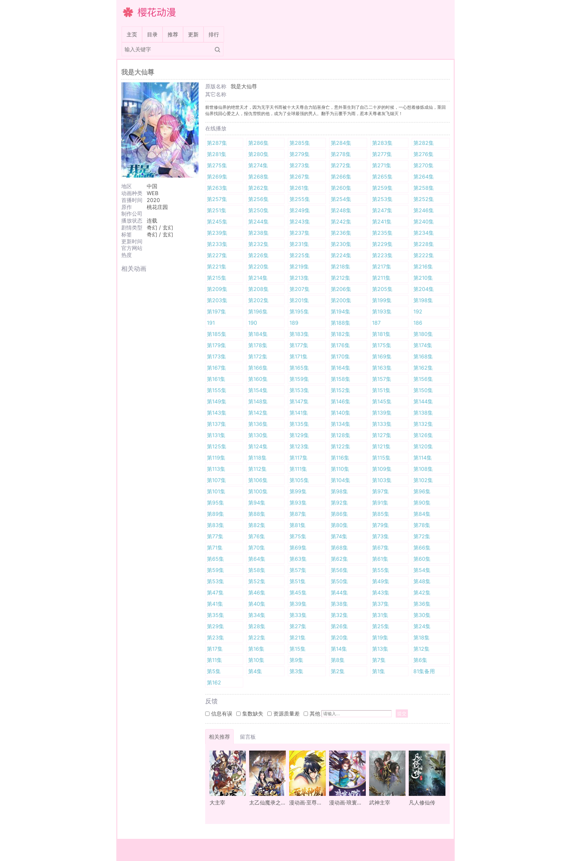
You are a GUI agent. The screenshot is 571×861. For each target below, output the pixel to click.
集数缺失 (252, 713)
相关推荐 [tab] (219, 736)
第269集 (217, 176)
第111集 (298, 469)
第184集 (258, 334)
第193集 (382, 311)
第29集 (215, 626)
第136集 (258, 424)
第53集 (215, 581)
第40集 (256, 603)
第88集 (256, 514)
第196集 (258, 311)
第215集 (216, 277)
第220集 (258, 266)
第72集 (421, 536)
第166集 (258, 367)
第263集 (217, 187)
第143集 (216, 412)
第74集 (339, 536)
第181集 (381, 334)
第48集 (422, 581)
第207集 (299, 289)
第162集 (423, 367)
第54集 (422, 570)
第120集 (423, 446)
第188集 (340, 322)
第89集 (215, 514)
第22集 (256, 637)
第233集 (217, 244)
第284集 (341, 143)
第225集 (299, 255)
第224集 (341, 255)
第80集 (339, 525)
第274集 (258, 165)
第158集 (340, 379)
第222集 (423, 255)
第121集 (381, 446)
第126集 (423, 435)
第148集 (258, 401)
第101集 (216, 491)
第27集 (297, 626)
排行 (214, 34)
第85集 (380, 514)
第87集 (297, 514)
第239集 (217, 232)
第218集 (340, 266)
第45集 (298, 592)
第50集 (339, 581)
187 (376, 322)
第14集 (339, 648)
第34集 (256, 615)
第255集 (299, 199)
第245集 (217, 221)
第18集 (421, 637)
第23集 (215, 637)
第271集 (381, 165)
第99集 (298, 491)
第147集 (299, 401)
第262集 (258, 187)
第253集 (382, 199)
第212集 (340, 277)
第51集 (297, 581)
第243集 (299, 221)
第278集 (341, 154)
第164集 (340, 367)
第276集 (423, 154)
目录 (152, 34)
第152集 (340, 390)
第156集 (423, 379)
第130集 (258, 435)
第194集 (340, 311)
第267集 (299, 176)
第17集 (215, 648)
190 (252, 322)
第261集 (299, 187)
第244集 (258, 221)
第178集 (257, 345)
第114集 (422, 457)
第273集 (299, 165)
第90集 (422, 502)
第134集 (340, 424)
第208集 (258, 289)
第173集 (216, 356)
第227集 (217, 255)
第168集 (423, 356)
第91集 (380, 502)
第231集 (299, 244)
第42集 (422, 592)
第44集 (339, 592)
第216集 (423, 266)
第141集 (298, 412)
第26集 (339, 626)
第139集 (382, 412)
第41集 (215, 603)
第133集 (382, 424)
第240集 (423, 221)
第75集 (297, 536)
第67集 (380, 547)
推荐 (173, 34)
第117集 (298, 457)
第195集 (299, 311)
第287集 (217, 143)
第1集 (378, 671)
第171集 (298, 356)
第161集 (216, 379)
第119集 (216, 457)
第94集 (256, 502)
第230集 (341, 244)
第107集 (216, 480)
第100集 (258, 491)
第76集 (256, 536)
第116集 (340, 457)
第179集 (216, 345)
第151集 (381, 390)
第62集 (339, 558)
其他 (315, 713)
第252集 (423, 199)
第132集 (423, 424)
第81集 (297, 525)
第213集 (299, 277)
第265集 (382, 176)
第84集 (422, 514)
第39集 (298, 603)
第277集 (382, 154)
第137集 (216, 424)
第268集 (258, 176)
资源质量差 (286, 713)
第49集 (380, 581)
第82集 (256, 525)
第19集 (380, 637)
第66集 (422, 547)
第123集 (299, 446)
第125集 (216, 446)
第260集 (341, 187)
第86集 (339, 514)
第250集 (258, 210)
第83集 (215, 525)
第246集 (423, 210)
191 (211, 322)
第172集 (257, 356)
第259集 (382, 187)
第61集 (380, 558)
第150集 (423, 390)
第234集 (423, 232)
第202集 (258, 300)
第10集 (256, 660)
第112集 (257, 469)
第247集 (382, 210)
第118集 (257, 457)
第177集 (298, 345)
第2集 (338, 671)
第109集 (382, 469)
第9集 (296, 660)
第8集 (338, 660)
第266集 (341, 176)
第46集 (256, 592)
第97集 (380, 491)
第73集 (380, 536)
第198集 (423, 300)
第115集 (381, 457)
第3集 (296, 671)
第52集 (256, 581)
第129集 (299, 435)
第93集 (298, 502)
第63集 (298, 558)
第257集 (217, 199)
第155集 (216, 390)
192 (417, 311)
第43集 (380, 592)
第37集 (380, 603)
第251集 (216, 210)
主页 (133, 34)
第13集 (380, 648)
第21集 (297, 637)
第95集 (215, 502)
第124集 (258, 446)
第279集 (299, 154)
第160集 (258, 379)
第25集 (380, 626)
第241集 (382, 221)
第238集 (258, 232)
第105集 (299, 480)
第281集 (216, 154)
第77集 (215, 536)
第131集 (216, 435)
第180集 (423, 334)
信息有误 (221, 713)
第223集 (382, 255)
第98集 (339, 491)
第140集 (340, 412)
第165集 (299, 367)
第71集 (215, 547)
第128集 (340, 435)
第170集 (340, 356)
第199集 (382, 300)
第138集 (423, 412)
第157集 (381, 379)
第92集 (339, 502)
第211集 (381, 277)
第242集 (341, 221)
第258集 (423, 187)
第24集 (422, 626)
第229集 (382, 244)
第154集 (258, 390)
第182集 (340, 334)
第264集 (423, 176)
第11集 (214, 660)
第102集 (423, 480)
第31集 (380, 615)
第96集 (422, 491)
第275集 (217, 165)
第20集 (339, 637)
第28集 (256, 626)
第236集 (341, 232)
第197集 (216, 311)
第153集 (299, 390)
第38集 (339, 603)
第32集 (339, 615)
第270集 (423, 165)
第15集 (297, 648)
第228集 (423, 244)
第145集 (382, 401)
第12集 (421, 648)
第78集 (421, 525)
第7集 (379, 660)
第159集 (299, 379)
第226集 (258, 255)
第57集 (297, 570)
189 (293, 322)
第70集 (256, 547)
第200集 (341, 300)
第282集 (423, 143)
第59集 (215, 570)
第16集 (256, 648)
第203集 (217, 300)
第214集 (258, 277)
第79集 (380, 525)
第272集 (341, 165)
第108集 (423, 469)
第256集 (258, 199)
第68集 (339, 547)
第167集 (216, 367)
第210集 (423, 277)
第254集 (341, 199)
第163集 (382, 367)
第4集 (255, 671)
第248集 (341, 210)
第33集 (298, 615)
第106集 (258, 480)
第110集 (340, 469)
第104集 (340, 480)
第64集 (256, 558)
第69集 (298, 547)
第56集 (339, 570)
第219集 (299, 266)
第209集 (217, 289)
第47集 (215, 592)
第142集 (258, 412)
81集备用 (424, 671)
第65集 (215, 558)
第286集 (258, 143)
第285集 (299, 143)
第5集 (214, 671)
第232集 (258, 244)
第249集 (299, 210)
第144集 (423, 401)
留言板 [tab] (248, 736)
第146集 (340, 401)
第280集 (258, 154)
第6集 (420, 660)
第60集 (422, 558)
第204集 (423, 289)
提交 (401, 713)
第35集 (215, 615)
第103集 (382, 480)
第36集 (422, 603)
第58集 (256, 570)
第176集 (340, 345)
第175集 (381, 345)
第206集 (341, 289)
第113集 (216, 469)
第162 (214, 682)
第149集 (216, 401)
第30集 (422, 615)
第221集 (216, 266)
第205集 (382, 289)
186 (417, 322)
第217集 (381, 266)
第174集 (422, 345)
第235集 (382, 232)
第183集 (299, 334)
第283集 (382, 143)
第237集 (299, 232)
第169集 (382, 356)
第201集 (299, 300)
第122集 (340, 446)
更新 (193, 34)
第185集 (216, 334)
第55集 (380, 570)
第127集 (381, 435)
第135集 (299, 424)
